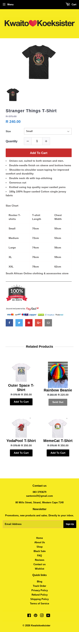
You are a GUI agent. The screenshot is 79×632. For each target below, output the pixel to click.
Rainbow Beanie (58, 390)
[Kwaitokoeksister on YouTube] (48, 616)
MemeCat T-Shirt (58, 441)
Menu (10, 4)
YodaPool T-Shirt (21, 441)
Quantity (11, 141)
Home (39, 538)
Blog (39, 581)
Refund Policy (40, 594)
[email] (48, 322)
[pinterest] (29, 322)
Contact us (39, 564)
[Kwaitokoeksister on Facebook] (29, 616)
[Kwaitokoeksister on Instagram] (42, 616)
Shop (40, 546)
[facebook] (9, 322)
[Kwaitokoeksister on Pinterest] (35, 616)
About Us (39, 542)
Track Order (39, 586)
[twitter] (19, 322)
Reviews (39, 560)
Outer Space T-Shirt (21, 387)
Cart (73, 4)
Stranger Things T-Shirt (31, 110)
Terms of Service (39, 603)
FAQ (39, 555)
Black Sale (40, 551)
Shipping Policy (39, 599)
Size (8, 131)
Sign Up (70, 524)
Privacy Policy (39, 590)
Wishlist (39, 568)
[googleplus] (38, 322)
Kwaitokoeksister (40, 625)
